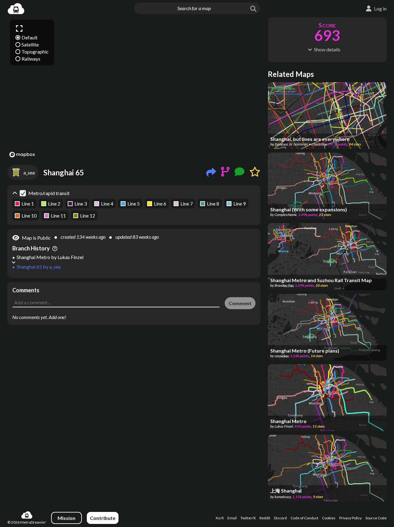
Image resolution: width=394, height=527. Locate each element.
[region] (133, 88)
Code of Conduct (304, 518)
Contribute (102, 518)
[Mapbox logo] (22, 154)
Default (30, 37)
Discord (280, 518)
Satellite (30, 44)
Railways (31, 59)
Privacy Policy (350, 518)
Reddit (264, 518)
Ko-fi (220, 518)
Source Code (376, 518)
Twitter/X (248, 518)
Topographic (35, 51)
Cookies (329, 518)
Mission (66, 518)
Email (232, 518)
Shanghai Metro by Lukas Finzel (50, 257)
